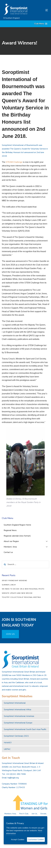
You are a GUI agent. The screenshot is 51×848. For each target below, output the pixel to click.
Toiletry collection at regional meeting (21, 597)
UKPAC (7, 749)
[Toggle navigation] (40, 10)
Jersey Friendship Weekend (14, 581)
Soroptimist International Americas (19, 716)
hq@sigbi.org (13, 777)
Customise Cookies (36, 839)
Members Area (10, 813)
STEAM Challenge (14, 162)
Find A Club (23, 813)
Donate (43, 813)
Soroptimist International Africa (17, 709)
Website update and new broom (17, 593)
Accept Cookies (17, 839)
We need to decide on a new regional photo (23, 589)
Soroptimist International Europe (18, 722)
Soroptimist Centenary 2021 (16, 736)
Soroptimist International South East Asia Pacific (25, 729)
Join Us (34, 813)
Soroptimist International (15, 703)
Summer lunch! (9, 585)
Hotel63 (8, 742)
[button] (41, 24)
